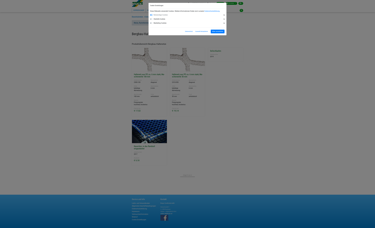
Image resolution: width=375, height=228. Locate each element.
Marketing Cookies (160, 23)
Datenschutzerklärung (212, 11)
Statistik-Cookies (159, 19)
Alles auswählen (217, 31)
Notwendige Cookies (161, 15)
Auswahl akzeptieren (201, 31)
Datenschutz (189, 31)
